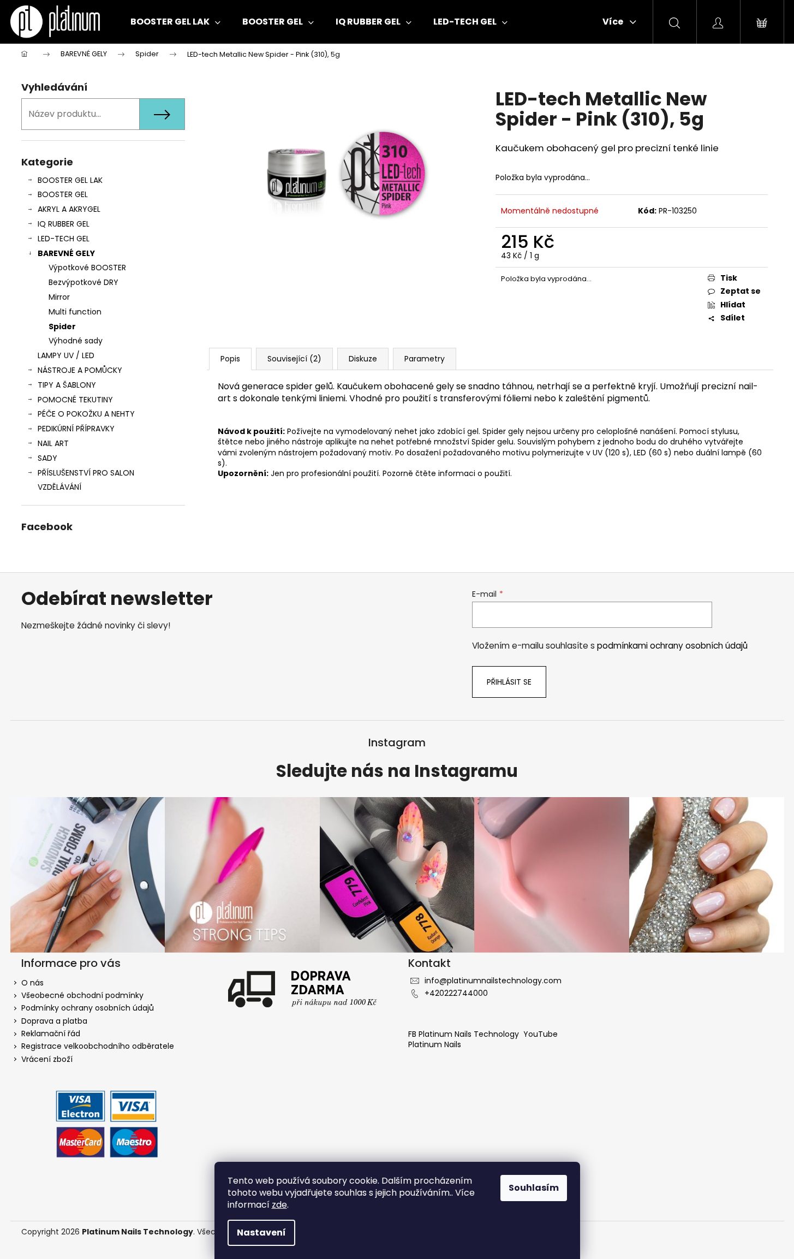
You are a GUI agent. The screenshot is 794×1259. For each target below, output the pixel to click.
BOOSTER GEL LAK (70, 180)
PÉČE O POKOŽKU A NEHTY (86, 413)
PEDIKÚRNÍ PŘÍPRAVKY (76, 428)
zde (279, 1204)
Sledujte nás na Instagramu (397, 771)
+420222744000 (456, 993)
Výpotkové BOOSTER (87, 267)
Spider (62, 326)
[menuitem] (175, 22)
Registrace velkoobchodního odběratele (97, 1046)
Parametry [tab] (424, 358)
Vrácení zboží (47, 1059)
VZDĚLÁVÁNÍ (59, 487)
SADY (47, 458)
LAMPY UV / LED (66, 355)
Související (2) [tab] (294, 358)
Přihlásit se (509, 681)
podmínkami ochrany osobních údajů (672, 645)
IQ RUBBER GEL (63, 223)
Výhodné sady (76, 340)
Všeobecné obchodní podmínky (82, 995)
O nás (32, 982)
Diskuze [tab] (363, 358)
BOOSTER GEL (63, 194)
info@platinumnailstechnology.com (493, 980)
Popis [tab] (230, 358)
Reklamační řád (50, 1033)
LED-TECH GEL (63, 238)
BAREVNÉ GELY (66, 253)
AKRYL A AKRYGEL (69, 209)
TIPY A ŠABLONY (67, 384)
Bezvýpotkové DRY (83, 282)
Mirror (59, 297)
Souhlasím (534, 1187)
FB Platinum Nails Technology (464, 1034)
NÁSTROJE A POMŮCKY (80, 370)
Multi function (75, 311)
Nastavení (261, 1232)
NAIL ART (53, 443)
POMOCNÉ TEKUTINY (75, 399)
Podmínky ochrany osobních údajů (87, 1007)
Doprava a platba (54, 1020)
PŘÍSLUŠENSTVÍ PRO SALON (86, 472)
